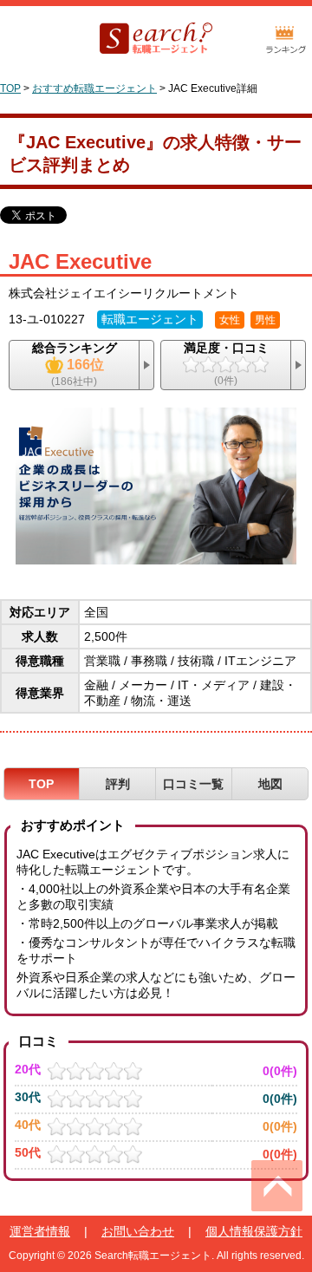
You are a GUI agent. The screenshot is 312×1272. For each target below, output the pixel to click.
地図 (270, 784)
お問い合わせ (137, 1231)
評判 (118, 784)
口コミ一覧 (193, 784)
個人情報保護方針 (253, 1231)
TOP (10, 88)
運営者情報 (40, 1231)
